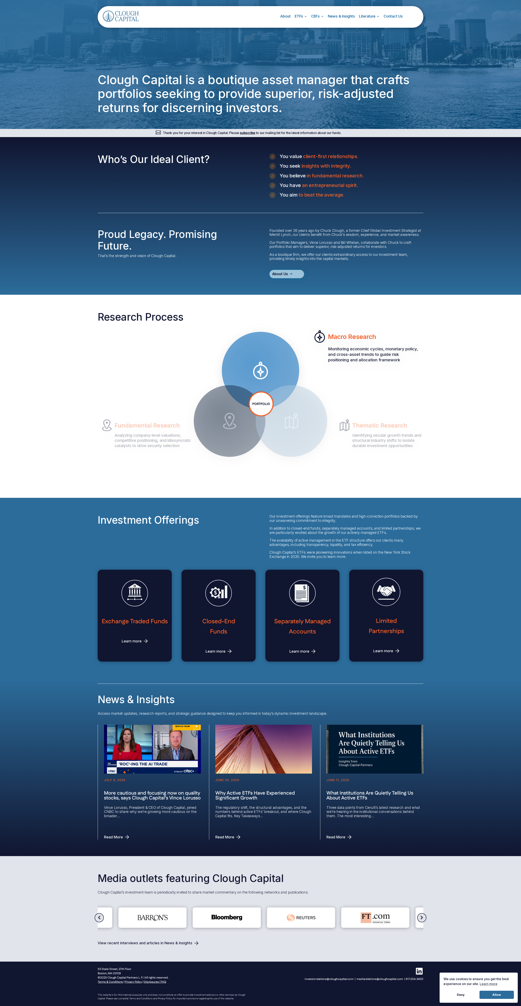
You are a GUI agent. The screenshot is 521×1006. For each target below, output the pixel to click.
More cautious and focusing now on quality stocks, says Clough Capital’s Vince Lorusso (152, 796)
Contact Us (393, 16)
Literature (367, 16)
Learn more (132, 641)
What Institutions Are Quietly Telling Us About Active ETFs (369, 796)
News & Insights (341, 16)
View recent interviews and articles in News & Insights (145, 943)
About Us (280, 274)
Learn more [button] (488, 984)
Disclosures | (152, 982)
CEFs (315, 16)
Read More (113, 837)
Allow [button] (496, 994)
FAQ (163, 982)
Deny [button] (461, 994)
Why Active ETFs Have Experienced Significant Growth (255, 796)
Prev (99, 917)
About (285, 16)
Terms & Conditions (110, 982)
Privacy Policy (133, 982)
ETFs (299, 16)
